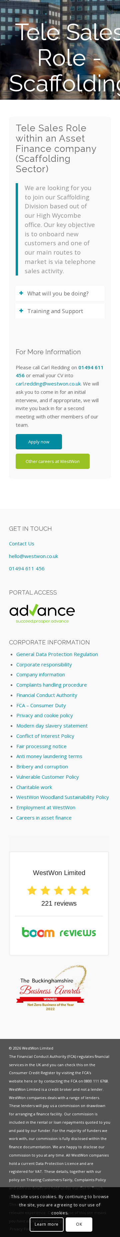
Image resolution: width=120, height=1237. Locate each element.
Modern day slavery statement (52, 725)
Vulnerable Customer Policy (47, 776)
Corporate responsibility (44, 664)
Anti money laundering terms (49, 756)
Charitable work (34, 787)
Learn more (47, 1224)
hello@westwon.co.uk (33, 556)
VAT (38, 1171)
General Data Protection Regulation (57, 654)
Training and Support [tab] (55, 311)
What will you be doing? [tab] (58, 293)
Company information (40, 674)
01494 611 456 (27, 568)
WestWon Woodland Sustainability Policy (62, 797)
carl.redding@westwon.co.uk (48, 383)
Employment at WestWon (45, 807)
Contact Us (21, 543)
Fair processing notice (41, 746)
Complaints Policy (90, 1179)
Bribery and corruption (42, 766)
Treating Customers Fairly (49, 1179)
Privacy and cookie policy (44, 715)
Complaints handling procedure (51, 684)
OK (79, 1224)
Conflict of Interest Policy (45, 735)
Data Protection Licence (57, 1163)
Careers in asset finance (44, 817)
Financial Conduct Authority (46, 695)
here (28, 1080)
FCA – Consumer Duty (41, 705)
